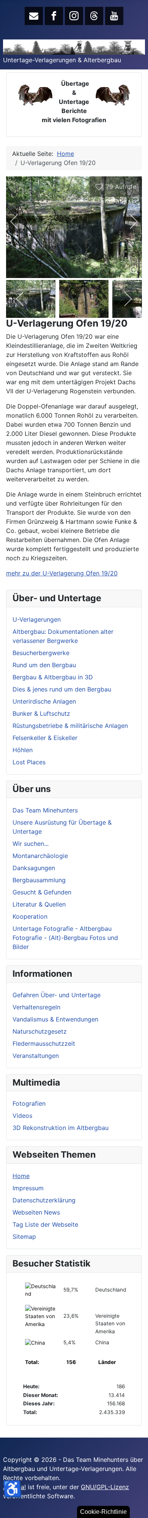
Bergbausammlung (39, 880)
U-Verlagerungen (37, 619)
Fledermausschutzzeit (44, 1043)
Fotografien (29, 1103)
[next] (128, 221)
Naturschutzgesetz (40, 1031)
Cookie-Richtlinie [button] (103, 1512)
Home (21, 1176)
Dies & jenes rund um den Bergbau (62, 689)
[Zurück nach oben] (138, 1508)
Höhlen (23, 750)
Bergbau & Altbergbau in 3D (53, 677)
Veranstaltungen (36, 1055)
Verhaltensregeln (36, 1007)
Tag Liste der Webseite (45, 1224)
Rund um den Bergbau (44, 665)
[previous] (19, 221)
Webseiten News (36, 1212)
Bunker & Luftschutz (41, 713)
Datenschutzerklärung (44, 1200)
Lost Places (29, 762)
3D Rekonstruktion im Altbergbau (61, 1127)
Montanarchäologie (40, 856)
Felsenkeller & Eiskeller (45, 738)
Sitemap (24, 1236)
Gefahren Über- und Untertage (57, 995)
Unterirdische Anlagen (44, 701)
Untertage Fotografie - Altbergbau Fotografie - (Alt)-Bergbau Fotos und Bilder (65, 938)
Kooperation (30, 916)
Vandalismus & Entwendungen (55, 1019)
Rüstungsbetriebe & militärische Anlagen (70, 725)
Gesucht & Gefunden (42, 892)
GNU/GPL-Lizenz (105, 1487)
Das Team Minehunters (45, 810)
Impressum (28, 1188)
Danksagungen (34, 868)
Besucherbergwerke (41, 653)
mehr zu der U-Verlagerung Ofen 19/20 (62, 573)
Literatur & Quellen (39, 904)
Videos (22, 1115)
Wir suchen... (31, 843)
